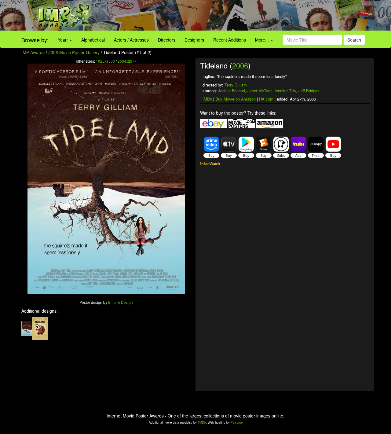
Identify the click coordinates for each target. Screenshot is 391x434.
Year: (63, 40)
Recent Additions (229, 40)
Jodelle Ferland (231, 91)
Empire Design (120, 302)
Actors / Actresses (131, 40)
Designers (194, 40)
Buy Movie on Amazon (235, 99)
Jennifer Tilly (285, 91)
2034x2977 (127, 61)
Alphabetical (93, 40)
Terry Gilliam (236, 85)
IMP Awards (33, 52)
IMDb (207, 99)
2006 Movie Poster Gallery (74, 52)
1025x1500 (105, 61)
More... (262, 40)
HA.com (266, 99)
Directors (166, 40)
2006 (240, 65)
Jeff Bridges (309, 91)
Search (354, 40)
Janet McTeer (259, 91)
